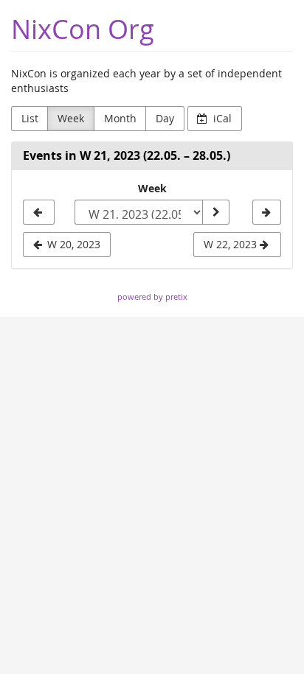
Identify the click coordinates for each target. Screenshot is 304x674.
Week (71, 118)
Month (120, 118)
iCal (221, 118)
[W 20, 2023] (39, 212)
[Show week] (215, 212)
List (29, 118)
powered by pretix (152, 296)
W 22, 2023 (232, 244)
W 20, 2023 (72, 244)
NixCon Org (82, 29)
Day (165, 118)
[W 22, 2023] (266, 212)
